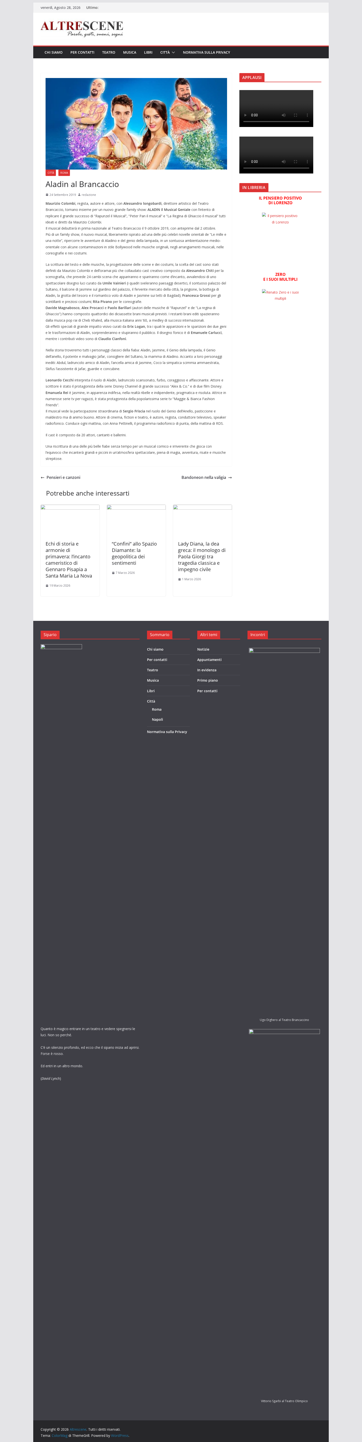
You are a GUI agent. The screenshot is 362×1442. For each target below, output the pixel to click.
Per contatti (82, 52)
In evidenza (206, 670)
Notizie (203, 649)
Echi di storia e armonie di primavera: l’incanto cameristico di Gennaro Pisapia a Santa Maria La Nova (69, 559)
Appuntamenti (209, 659)
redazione (89, 195)
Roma (64, 172)
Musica (129, 52)
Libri (148, 52)
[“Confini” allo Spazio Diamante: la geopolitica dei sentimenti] (136, 508)
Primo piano (207, 680)
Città (165, 52)
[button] (172, 52)
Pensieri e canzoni (63, 477)
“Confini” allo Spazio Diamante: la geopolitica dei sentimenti (134, 553)
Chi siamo (54, 52)
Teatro (108, 52)
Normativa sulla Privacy (206, 52)
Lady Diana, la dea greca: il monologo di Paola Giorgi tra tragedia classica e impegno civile (202, 556)
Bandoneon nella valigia (203, 477)
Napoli (157, 719)
